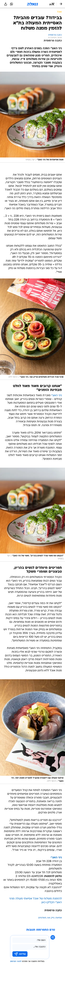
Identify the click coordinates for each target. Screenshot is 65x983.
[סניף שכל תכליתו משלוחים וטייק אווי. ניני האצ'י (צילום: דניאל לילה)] (32, 329)
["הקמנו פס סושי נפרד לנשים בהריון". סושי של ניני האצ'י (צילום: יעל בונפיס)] (32, 515)
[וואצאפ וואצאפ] (11, 4)
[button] (51, 4)
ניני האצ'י (56, 395)
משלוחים (42, 918)
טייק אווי (50, 918)
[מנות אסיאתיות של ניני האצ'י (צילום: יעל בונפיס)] (32, 117)
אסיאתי (58, 918)
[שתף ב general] (5, 4)
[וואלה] (32, 4)
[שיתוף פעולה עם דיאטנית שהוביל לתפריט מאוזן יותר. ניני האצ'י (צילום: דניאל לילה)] (32, 731)
